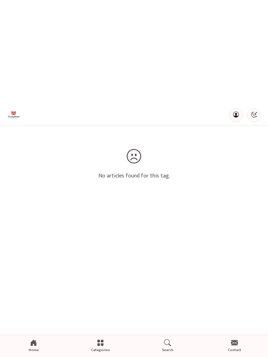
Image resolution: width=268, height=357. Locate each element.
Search (167, 350)
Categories (100, 350)
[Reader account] (236, 115)
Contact (234, 350)
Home (34, 350)
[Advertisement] (134, 52)
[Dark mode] (254, 115)
